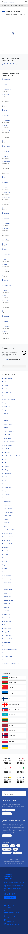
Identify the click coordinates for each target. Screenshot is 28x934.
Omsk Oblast (6, 540)
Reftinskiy (5, 280)
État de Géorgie (14, 705)
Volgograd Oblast (7, 632)
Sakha (4, 568)
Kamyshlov (5, 213)
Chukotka (5, 420)
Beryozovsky (6, 146)
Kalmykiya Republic (7, 448)
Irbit (3, 167)
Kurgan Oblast (6, 491)
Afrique (12, 845)
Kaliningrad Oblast (7, 445)
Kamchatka (5, 660)
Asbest (4, 110)
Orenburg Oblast (7, 544)
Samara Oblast (6, 575)
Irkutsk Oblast (6, 434)
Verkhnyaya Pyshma (7, 130)
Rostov (4, 561)
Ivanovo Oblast (6, 438)
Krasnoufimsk (6, 161)
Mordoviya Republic (7, 512)
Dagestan (5, 427)
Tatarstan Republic (7, 600)
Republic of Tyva (7, 617)
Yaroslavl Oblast (6, 646)
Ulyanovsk (5, 625)
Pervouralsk (5, 94)
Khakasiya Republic (7, 470)
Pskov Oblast (6, 558)
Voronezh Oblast (7, 639)
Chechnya (5, 413)
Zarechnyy (5, 218)
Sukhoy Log (5, 182)
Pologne (11, 741)
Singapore (6, 768)
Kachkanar (5, 156)
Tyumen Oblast (6, 614)
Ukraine (11, 747)
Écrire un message (7, 835)
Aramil (4, 295)
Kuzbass (5, 463)
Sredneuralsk (6, 254)
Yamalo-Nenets (6, 642)
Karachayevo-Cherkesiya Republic (11, 456)
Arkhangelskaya (6, 392)
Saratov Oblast (6, 582)
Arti (3, 306)
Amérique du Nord (6, 852)
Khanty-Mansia (6, 473)
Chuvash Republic (7, 424)
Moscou (5, 519)
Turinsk (4, 275)
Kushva (4, 187)
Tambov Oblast (6, 596)
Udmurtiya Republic (7, 621)
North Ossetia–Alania (8, 586)
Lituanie (11, 720)
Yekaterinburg (6, 79)
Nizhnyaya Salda (6, 285)
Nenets (4, 526)
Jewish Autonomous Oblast (9, 649)
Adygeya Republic (7, 378)
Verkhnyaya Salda (7, 141)
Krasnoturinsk (6, 120)
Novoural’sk (5, 105)
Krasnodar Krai (6, 487)
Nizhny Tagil (5, 84)
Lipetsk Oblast (6, 501)
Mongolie (12, 730)
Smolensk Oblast (7, 589)
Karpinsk (5, 208)
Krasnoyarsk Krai (7, 656)
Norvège (12, 735)
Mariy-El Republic (7, 508)
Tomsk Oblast (6, 603)
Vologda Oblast (6, 635)
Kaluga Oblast (6, 452)
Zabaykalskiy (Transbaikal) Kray (10, 663)
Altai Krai (5, 385)
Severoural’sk (6, 197)
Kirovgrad (5, 239)
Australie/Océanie (6, 849)
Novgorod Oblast (7, 533)
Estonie (11, 693)
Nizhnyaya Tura (6, 244)
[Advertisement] (14, 32)
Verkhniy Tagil (6, 321)
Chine (11, 687)
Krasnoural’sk (6, 223)
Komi (4, 480)
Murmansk (5, 522)
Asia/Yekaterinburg (9, 64)
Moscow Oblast (6, 515)
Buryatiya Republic (7, 410)
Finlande (11, 699)
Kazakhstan (12, 715)
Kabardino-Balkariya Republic (10, 441)
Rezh (4, 177)
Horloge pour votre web (8, 810)
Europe (15, 849)
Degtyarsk (5, 290)
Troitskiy (5, 331)
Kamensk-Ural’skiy (7, 89)
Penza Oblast (6, 551)
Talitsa (4, 264)
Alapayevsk (5, 151)
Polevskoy (5, 115)
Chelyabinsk (6, 417)
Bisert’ (4, 337)
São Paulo (20, 768)
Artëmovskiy (6, 192)
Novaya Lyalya (6, 300)
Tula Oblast (5, 607)
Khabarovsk (5, 466)
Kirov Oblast (5, 477)
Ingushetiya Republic (8, 431)
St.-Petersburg (6, 579)
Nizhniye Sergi (6, 326)
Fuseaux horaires (7, 813)
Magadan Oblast (6, 505)
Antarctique (5, 845)
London (19, 758)
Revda (4, 125)
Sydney (19, 777)
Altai (4, 382)
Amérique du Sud (17, 852)
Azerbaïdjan (13, 677)
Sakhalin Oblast (6, 572)
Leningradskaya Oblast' (8, 498)
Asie (18, 845)
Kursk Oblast (6, 494)
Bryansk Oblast (6, 406)
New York (6, 758)
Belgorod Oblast (6, 403)
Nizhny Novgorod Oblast (8, 529)
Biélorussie (12, 682)
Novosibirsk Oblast (7, 536)
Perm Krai (5, 653)
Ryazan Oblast (6, 565)
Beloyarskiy (5, 316)
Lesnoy (4, 136)
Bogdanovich (6, 203)
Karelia (4, 459)
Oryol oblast (5, 547)
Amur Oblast (6, 389)
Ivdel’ (4, 259)
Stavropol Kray (6, 593)
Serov (4, 100)
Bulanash (5, 311)
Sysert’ (4, 249)
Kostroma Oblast (7, 484)
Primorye (5, 554)
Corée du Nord (14, 710)
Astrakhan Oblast (7, 396)
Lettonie (11, 725)
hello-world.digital (10, 897)
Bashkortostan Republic (8, 399)
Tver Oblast (5, 610)
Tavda (4, 172)
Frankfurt (6, 777)
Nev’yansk (5, 228)
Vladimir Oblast (6, 628)
